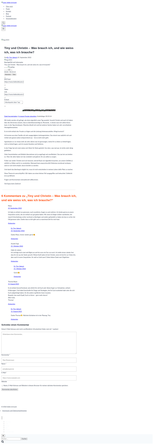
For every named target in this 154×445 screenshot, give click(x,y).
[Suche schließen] (3, 435)
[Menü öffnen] (3, 29)
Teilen (14, 74)
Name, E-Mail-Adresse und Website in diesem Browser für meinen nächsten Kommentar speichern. (36, 385)
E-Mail (4, 372)
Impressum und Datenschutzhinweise (14, 410)
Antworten (11, 223)
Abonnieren (8, 74)
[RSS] (42, 110)
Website (4, 381)
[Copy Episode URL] (5, 97)
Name (3, 364)
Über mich (9, 6)
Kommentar (5, 355)
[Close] (5, 77)
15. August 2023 (13, 284)
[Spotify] (37, 110)
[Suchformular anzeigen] (3, 22)
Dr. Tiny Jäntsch (12, 57)
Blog (7, 14)
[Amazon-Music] (28, 110)
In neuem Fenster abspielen (27, 116)
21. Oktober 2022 (17, 246)
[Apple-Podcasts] (50, 110)
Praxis (8, 9)
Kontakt (8, 11)
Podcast (8, 16)
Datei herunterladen (10, 116)
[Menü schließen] (1, 417)
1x (9, 69)
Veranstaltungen (11, 18)
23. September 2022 (15, 208)
